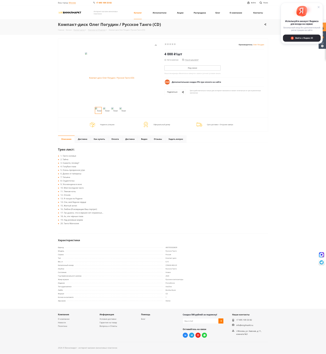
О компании (64, 319)
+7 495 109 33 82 (104, 3)
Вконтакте (185, 335)
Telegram (191, 335)
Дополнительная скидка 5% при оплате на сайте (196, 82)
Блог (143, 319)
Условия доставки (108, 319)
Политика (62, 326)
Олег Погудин (258, 44)
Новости (62, 322)
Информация (107, 314)
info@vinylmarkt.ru (244, 325)
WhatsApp (204, 335)
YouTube (198, 335)
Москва (72, 2)
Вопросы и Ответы (108, 326)
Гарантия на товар (108, 322)
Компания (63, 314)
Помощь (145, 314)
